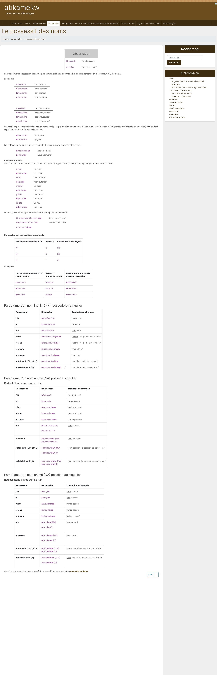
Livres (28, 23)
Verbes (172, 105)
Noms (6, 39)
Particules (173, 114)
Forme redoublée (177, 117)
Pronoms (173, 99)
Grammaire (53, 23)
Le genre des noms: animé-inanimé (187, 81)
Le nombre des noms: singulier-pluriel (188, 87)
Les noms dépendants (181, 93)
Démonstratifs (175, 102)
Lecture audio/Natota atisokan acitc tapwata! (96, 23)
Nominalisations (176, 108)
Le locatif (175, 84)
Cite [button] (150, 574)
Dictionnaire (17, 23)
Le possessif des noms (35, 39)
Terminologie (169, 23)
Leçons (140, 23)
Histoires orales (153, 23)
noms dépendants (79, 571)
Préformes (174, 111)
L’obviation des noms (181, 96)
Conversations (127, 23)
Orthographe (67, 23)
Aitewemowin (39, 23)
